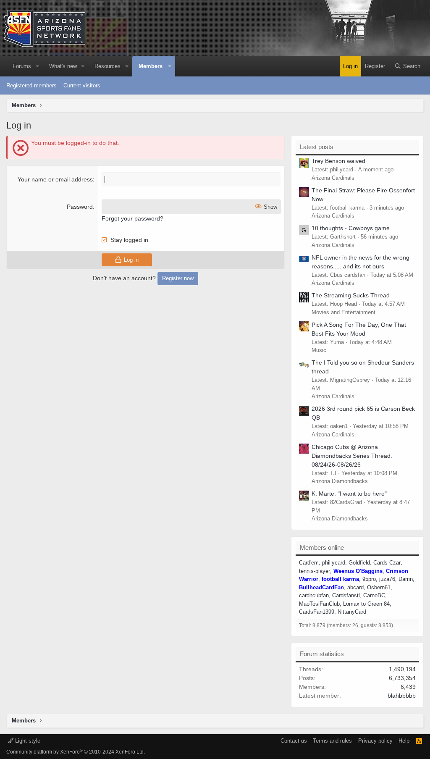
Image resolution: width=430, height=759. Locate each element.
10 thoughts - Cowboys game (351, 228)
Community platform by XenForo (75, 752)
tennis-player (314, 571)
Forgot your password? (132, 218)
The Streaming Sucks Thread (351, 295)
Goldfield (359, 562)
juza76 (387, 579)
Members (151, 66)
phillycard (333, 562)
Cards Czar (387, 562)
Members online (322, 547)
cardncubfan (314, 595)
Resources (107, 66)
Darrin (406, 579)
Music (319, 350)
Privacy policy (375, 741)
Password (80, 206)
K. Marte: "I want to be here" (349, 493)
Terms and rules (332, 741)
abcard (355, 587)
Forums (22, 66)
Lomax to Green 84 (366, 604)
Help (404, 741)
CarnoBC (374, 595)
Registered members (31, 85)
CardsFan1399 (316, 612)
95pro (369, 579)
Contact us (294, 741)
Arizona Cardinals (333, 178)
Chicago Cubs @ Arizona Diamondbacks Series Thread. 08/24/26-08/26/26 (352, 456)
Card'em (309, 562)
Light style (26, 741)
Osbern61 (379, 587)
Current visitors (81, 85)
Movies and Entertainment (343, 312)
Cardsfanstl (346, 595)
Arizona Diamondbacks (340, 481)
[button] (37, 66)
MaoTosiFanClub (319, 604)
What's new (63, 66)
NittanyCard (352, 612)
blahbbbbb (402, 695)
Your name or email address (55, 179)
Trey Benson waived (338, 161)
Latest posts (316, 146)
